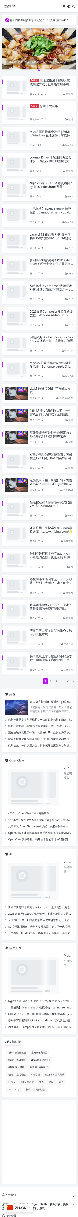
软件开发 (15, 870)
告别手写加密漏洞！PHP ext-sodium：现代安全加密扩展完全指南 (51, 256)
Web (70, 188)
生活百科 (68, 529)
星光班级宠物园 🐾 (36, 1147)
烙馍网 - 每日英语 (17, 981)
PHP (70, 240)
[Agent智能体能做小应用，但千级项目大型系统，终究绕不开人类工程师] (39, 50)
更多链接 (40, 1011)
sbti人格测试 (27, 1004)
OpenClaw (16, 737)
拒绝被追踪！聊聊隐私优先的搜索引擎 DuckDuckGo (51, 492)
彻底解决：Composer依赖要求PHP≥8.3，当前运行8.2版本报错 (51, 281)
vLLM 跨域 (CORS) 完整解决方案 (50, 382)
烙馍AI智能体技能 (17, 974)
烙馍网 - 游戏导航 (39, 989)
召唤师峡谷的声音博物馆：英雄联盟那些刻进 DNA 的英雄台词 (51, 448)
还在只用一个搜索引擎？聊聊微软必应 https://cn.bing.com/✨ (51, 518)
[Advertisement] (39, 1063)
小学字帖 (35, 996)
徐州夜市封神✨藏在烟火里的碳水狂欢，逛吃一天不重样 (41, 703)
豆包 (61, 1004)
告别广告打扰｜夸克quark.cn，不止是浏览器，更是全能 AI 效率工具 (51, 545)
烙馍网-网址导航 (16, 989)
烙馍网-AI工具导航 (54, 996)
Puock (46, 1167)
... (61, 658)
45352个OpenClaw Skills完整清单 (28, 763)
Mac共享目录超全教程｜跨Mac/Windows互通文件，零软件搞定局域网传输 (51, 131)
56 (67, 658)
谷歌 (28, 1011)
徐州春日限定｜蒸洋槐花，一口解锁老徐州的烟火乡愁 (40, 697)
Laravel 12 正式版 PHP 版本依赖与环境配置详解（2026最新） (51, 228)
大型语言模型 (66, 390)
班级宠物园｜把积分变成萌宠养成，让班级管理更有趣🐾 (51, 84)
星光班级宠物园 (39, 974)
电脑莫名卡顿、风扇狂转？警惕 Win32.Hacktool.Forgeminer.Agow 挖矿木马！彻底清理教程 (51, 472)
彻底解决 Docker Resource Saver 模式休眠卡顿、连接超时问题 (51, 331)
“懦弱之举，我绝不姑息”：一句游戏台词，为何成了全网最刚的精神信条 (51, 406)
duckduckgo (14, 1011)
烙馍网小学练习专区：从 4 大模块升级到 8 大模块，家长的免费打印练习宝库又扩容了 (51, 567)
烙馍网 (69, 93)
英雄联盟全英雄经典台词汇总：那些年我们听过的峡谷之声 (51, 426)
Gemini (11, 1004)
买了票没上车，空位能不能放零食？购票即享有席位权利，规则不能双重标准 (51, 641)
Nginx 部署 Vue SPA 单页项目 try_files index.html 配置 (51, 181)
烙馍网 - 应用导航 (17, 996)
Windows (68, 478)
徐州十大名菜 (49, 106)
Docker (69, 342)
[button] (72, 52)
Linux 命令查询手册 (41, 981)
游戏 (70, 412)
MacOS (69, 141)
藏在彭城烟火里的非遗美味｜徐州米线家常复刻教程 (38, 716)
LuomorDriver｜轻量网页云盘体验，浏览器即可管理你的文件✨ (51, 157)
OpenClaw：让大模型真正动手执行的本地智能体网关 (40, 782)
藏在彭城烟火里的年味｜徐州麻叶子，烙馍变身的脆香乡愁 (42, 709)
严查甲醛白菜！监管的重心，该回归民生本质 (51, 613)
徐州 (70, 115)
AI (71, 551)
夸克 (41, 1004)
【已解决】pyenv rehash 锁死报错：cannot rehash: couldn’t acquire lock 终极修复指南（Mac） (51, 206)
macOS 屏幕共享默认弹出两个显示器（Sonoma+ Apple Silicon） (51, 358)
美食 (12, 671)
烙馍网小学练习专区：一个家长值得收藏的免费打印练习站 (51, 591)
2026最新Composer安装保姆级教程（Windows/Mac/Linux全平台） (51, 307)
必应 (51, 1004)
